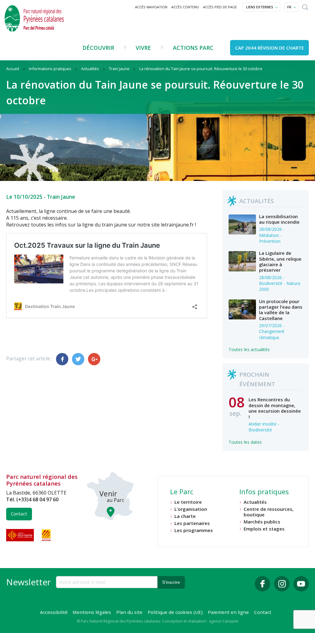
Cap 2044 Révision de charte (269, 48)
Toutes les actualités (249, 349)
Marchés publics (262, 522)
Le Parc (181, 492)
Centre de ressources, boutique (268, 512)
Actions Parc (193, 47)
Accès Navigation (151, 7)
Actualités (255, 502)
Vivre (143, 47)
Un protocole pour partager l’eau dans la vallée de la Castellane (280, 309)
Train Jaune (61, 196)
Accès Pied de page (220, 7)
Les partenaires (192, 523)
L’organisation (190, 509)
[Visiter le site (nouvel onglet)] (20, 535)
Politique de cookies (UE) (175, 612)
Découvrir (98, 47)
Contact (19, 514)
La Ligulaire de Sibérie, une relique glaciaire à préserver (280, 261)
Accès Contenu (185, 7)
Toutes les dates (245, 442)
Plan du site (129, 612)
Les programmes (193, 530)
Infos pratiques (264, 492)
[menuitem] (151, 7)
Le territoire (188, 502)
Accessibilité (54, 612)
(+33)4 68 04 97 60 (37, 499)
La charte (185, 516)
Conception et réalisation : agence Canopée (200, 621)
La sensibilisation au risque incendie (279, 219)
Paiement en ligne (228, 612)
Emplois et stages (264, 529)
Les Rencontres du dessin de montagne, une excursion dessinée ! (275, 407)
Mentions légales (92, 612)
